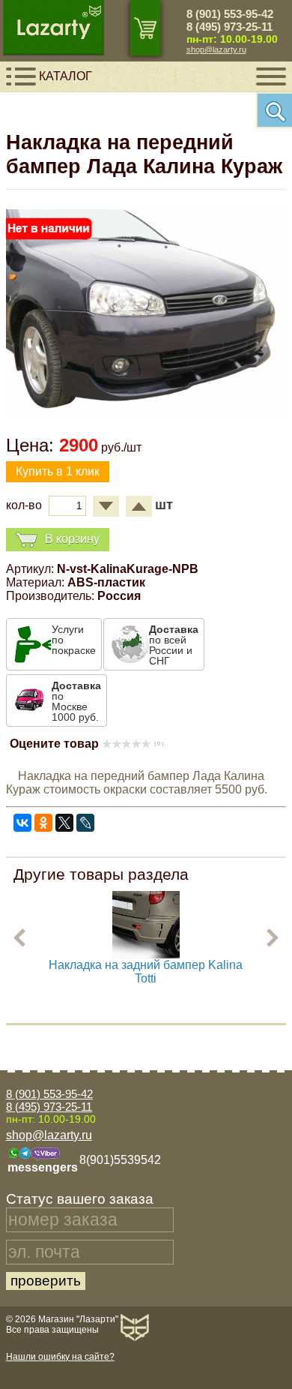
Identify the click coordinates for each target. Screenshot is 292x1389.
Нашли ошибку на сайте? (60, 1357)
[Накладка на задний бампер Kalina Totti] (146, 954)
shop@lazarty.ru (216, 49)
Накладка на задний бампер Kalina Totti (146, 971)
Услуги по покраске (74, 639)
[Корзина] (145, 28)
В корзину (72, 538)
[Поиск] (274, 110)
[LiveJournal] (85, 823)
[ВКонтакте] (22, 823)
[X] (64, 823)
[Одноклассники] (43, 823)
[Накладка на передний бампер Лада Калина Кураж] (146, 416)
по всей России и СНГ (173, 645)
